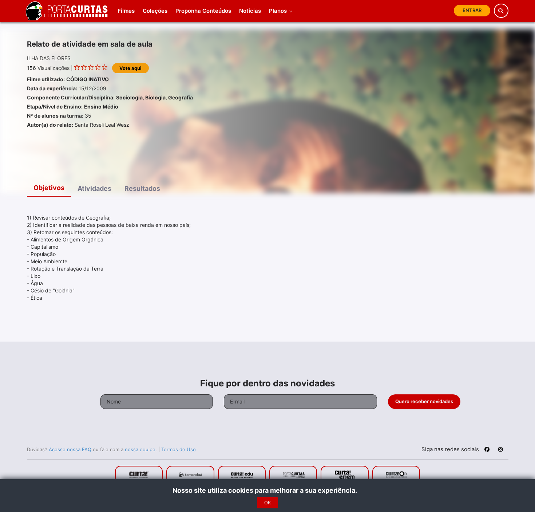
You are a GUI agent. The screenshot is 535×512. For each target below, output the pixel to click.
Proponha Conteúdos (203, 10)
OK (267, 502)
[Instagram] (500, 450)
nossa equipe (140, 449)
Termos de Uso (178, 449)
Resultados (142, 188)
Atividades (94, 188)
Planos (278, 10)
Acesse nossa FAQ (70, 449)
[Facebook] (487, 450)
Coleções (155, 10)
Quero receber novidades (424, 401)
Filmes (126, 10)
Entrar (472, 10)
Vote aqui (130, 68)
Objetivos (48, 188)
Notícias (250, 10)
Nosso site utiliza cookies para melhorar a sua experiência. (268, 490)
